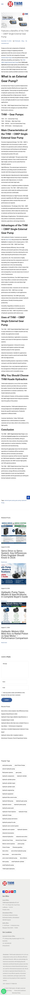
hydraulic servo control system (10, 826)
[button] (3, 991)
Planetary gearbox (17, 847)
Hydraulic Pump (23, 811)
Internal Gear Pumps (21, 840)
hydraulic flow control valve (9, 797)
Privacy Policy (8, 990)
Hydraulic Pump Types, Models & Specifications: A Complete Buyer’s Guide (14, 594)
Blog (23, 41)
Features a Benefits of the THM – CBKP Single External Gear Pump (14, 34)
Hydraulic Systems (22, 829)
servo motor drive (16, 854)
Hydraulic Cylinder (22, 776)
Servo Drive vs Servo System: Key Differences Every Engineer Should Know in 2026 (13, 554)
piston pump (21, 843)
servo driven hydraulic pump (18, 851)
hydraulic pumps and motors (9, 818)
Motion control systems (8, 843)
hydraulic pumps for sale (8, 822)
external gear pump (9, 500)
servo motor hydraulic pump (9, 858)
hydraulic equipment (7, 794)
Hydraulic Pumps (6, 815)
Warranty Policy (16, 993)
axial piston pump (7, 765)
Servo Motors (23, 858)
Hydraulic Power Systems (9, 811)
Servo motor (5, 854)
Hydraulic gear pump (21, 801)
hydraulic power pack (8, 808)
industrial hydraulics (7, 836)
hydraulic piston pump (20, 804)
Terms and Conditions (20, 990)
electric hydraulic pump (8, 769)
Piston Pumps (6, 847)
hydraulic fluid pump (7, 801)
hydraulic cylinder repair (8, 783)
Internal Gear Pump (7, 840)
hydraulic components (8, 776)
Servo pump (5, 861)
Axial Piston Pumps (20, 765)
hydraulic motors (6, 804)
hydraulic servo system (8, 829)
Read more (4, 562)
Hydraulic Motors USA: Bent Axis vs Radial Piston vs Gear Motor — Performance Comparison (14, 635)
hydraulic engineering (8, 790)
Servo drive (5, 851)
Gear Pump (8, 239)
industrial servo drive (21, 836)
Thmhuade (17, 41)
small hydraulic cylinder (18, 861)
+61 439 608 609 (6, 943)
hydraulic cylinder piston (8, 779)
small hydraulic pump (8, 865)
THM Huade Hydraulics (8, 868)
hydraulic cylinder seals (8, 786)
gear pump (18, 500)
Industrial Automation (8, 833)
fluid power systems (7, 772)
